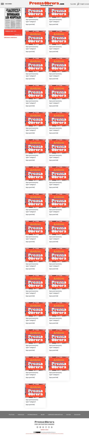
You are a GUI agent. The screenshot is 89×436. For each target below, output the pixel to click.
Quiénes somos (44, 429)
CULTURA (68, 414)
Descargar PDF (18, 34)
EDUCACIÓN (77, 414)
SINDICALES (21, 414)
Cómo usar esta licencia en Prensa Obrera (55, 433)
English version (84, 4)
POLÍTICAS (11, 414)
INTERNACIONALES (32, 414)
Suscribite (73, 4)
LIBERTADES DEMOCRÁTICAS (55, 414)
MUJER (42, 414)
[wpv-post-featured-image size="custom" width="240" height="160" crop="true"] (33, 11)
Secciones (8, 4)
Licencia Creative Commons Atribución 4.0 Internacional (36, 433)
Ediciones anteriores (10, 37)
